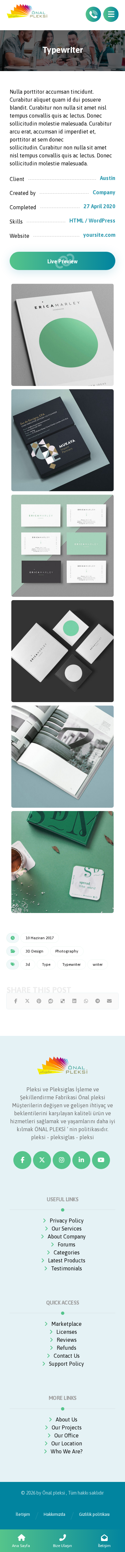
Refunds (66, 1348)
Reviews (67, 1340)
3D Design (34, 951)
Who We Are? (67, 1451)
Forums (66, 1244)
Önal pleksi (53, 1493)
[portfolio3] (62, 862)
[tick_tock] (62, 335)
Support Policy (66, 1364)
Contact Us (67, 1356)
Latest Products (66, 1260)
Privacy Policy (67, 1221)
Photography (66, 951)
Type (46, 964)
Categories (67, 1252)
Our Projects (67, 1427)
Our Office (66, 1435)
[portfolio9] (62, 651)
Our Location (66, 1443)
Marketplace (66, 1324)
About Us (66, 1419)
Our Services (67, 1229)
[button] (111, 14)
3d (28, 964)
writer (98, 964)
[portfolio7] (62, 546)
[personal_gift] (62, 440)
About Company (67, 1236)
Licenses (66, 1332)
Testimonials (66, 1268)
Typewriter (71, 964)
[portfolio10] (62, 756)
